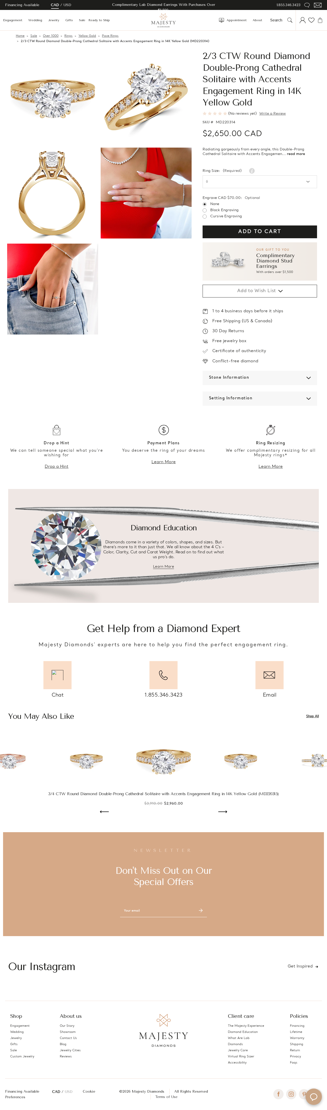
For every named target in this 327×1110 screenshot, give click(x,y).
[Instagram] (291, 1094)
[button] (260, 261)
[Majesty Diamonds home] (163, 20)
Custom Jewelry (22, 1056)
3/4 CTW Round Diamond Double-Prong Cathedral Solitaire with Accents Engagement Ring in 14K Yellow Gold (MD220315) (163, 793)
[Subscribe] (201, 911)
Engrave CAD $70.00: (231, 198)
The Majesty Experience (246, 1026)
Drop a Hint (56, 466)
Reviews (66, 1056)
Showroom (68, 1032)
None (214, 204)
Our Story (67, 1026)
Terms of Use (166, 1097)
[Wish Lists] (311, 20)
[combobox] (277, 20)
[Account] (302, 20)
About (257, 20)
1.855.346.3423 (288, 5)
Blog (63, 1044)
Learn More (163, 462)
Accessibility (237, 1063)
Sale (82, 20)
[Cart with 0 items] (320, 20)
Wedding (35, 20)
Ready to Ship (99, 20)
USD (67, 5)
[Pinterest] (304, 1094)
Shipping (296, 1044)
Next (223, 812)
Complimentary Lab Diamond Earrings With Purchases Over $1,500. (163, 7)
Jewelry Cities (70, 1050)
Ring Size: (222, 171)
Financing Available (22, 1091)
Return (295, 1050)
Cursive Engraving (226, 216)
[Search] (290, 20)
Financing (297, 1026)
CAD (55, 5)
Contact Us (68, 1038)
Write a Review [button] (272, 114)
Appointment (237, 20)
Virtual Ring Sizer (241, 1056)
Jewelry (53, 20)
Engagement (12, 20)
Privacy (295, 1056)
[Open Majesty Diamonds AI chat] (314, 1097)
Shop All (312, 716)
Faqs (293, 1063)
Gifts (69, 20)
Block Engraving (224, 210)
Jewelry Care (238, 1050)
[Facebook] (278, 1094)
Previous (104, 812)
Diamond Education (243, 1032)
